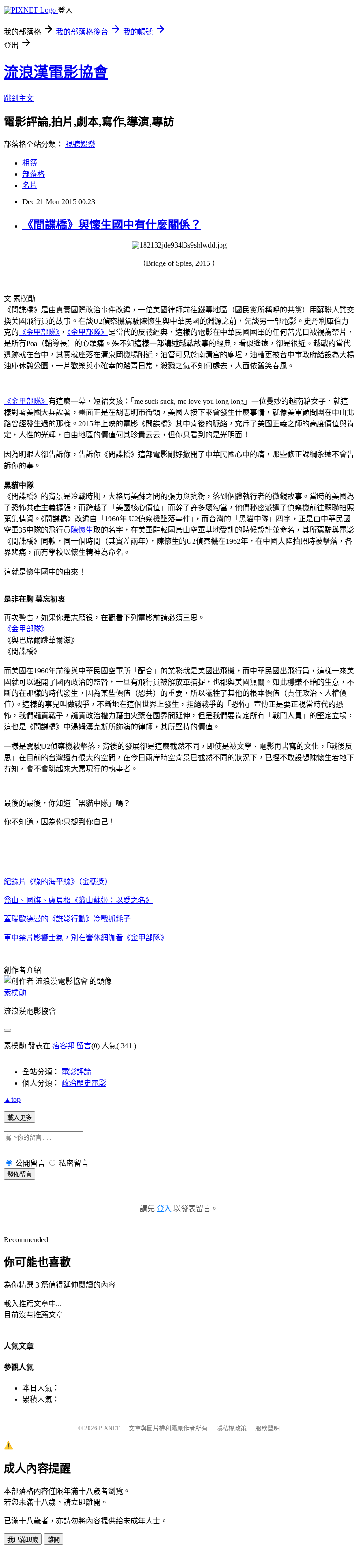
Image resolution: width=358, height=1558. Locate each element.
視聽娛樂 (80, 144)
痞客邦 (63, 1046)
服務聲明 (267, 1428)
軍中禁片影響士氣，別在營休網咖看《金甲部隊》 (86, 938)
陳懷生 (82, 530)
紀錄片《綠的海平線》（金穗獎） (58, 882)
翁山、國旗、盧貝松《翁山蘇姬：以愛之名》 (78, 900)
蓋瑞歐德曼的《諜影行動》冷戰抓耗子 (67, 919)
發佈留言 (19, 1174)
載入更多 (19, 1117)
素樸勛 (15, 993)
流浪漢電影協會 (56, 72)
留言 (83, 1046)
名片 (29, 185)
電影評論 (76, 1072)
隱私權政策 (231, 1428)
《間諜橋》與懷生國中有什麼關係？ (111, 225)
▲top (12, 1099)
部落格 (33, 174)
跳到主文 (19, 98)
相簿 (29, 163)
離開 (54, 1539)
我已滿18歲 (22, 1539)
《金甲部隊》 (39, 332)
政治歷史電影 (84, 1083)
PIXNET (109, 1428)
